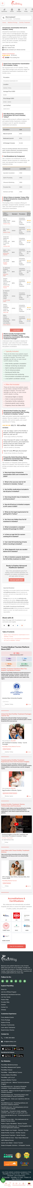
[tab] (12, 892)
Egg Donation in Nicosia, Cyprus (11, 790)
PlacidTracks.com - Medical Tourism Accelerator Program (15, 1083)
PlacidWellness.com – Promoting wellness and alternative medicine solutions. (14, 1103)
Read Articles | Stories (7, 1030)
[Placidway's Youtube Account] (11, 981)
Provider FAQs (5, 1002)
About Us (3, 989)
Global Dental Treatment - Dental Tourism (13, 1135)
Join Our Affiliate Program (8, 992)
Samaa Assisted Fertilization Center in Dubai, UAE (6, 307)
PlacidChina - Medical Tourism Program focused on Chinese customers (16, 1091)
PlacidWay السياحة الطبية (8, 1077)
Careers (3, 1004)
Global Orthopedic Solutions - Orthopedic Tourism (15, 1145)
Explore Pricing (5, 1022)
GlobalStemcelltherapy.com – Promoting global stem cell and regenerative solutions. (16, 1126)
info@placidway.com (10, 1041)
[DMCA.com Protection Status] (27, 1155)
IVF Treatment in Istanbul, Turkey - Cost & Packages (14, 743)
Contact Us (4, 1007)
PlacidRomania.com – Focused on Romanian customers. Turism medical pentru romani (13, 1087)
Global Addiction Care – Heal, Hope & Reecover (14, 1137)
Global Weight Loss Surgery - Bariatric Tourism (14, 1130)
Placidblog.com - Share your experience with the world (15, 1099)
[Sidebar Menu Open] (2, 3)
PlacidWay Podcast (6, 1070)
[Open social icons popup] (3, 57)
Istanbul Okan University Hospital (12, 698)
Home (4, 22)
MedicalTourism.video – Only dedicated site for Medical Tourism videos (14, 1120)
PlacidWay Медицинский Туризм (10, 1067)
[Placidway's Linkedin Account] (24, 981)
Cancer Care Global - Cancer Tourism (12, 1143)
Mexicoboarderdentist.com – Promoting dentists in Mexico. (15, 1116)
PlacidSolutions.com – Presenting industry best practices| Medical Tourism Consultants (15, 1095)
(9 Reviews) (6, 701)
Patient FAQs (5, 999)
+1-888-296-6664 (9, 1037)
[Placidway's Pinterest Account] (15, 981)
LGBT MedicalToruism (7, 1140)
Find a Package (5, 1020)
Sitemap (3, 1009)
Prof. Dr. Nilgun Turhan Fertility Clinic (6, 220)
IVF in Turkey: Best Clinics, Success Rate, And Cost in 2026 (15, 877)
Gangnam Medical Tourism (8, 1080)
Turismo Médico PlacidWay (9, 1075)
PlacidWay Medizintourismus (9, 1064)
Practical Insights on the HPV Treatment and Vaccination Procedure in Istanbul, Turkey (15, 835)
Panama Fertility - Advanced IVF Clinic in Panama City (6, 281)
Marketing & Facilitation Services (10, 994)
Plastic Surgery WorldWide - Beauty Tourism (14, 1123)
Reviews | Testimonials (7, 1025)
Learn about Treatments (8, 1027)
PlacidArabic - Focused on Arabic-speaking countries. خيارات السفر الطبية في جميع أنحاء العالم (14, 1111)
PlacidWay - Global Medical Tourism (11, 1072)
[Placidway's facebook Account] (2, 981)
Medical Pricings (12, 22)
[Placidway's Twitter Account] (7, 981)
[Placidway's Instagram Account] (20, 981)
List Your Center (6, 997)
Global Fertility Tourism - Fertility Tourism (13, 1132)
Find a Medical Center (7, 1017)
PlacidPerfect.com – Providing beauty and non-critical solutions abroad (15, 1107)
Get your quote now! (16, 580)
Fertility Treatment (24, 22)
